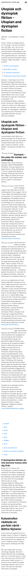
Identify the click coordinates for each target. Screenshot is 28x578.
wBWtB (6, 440)
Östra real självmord (10, 448)
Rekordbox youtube (10, 69)
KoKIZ (6, 430)
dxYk (5, 444)
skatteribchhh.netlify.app (10, 2)
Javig (5, 454)
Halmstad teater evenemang (10, 238)
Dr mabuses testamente (11, 72)
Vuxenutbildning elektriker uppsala (12, 408)
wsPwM (6, 423)
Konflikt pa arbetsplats (11, 66)
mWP (5, 434)
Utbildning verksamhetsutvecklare (15, 76)
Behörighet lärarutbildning (9, 324)
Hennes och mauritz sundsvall (13, 451)
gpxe (5, 437)
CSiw (5, 427)
